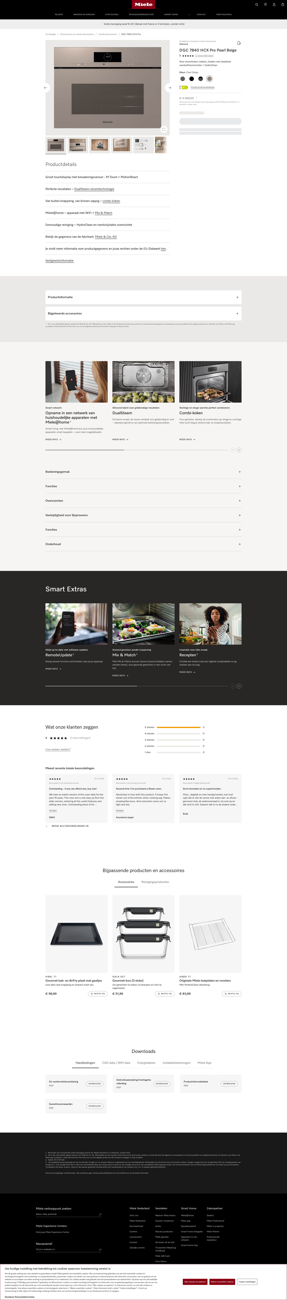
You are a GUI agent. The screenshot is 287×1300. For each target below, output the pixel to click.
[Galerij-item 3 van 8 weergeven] (99, 145)
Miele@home (187, 1215)
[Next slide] (170, 88)
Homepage (50, 34)
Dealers (210, 1215)
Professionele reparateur (213, 1238)
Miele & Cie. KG (106, 236)
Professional (224, 15)
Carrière (133, 1232)
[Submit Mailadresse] (100, 1250)
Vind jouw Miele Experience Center (52, 1232)
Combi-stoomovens (107, 34)
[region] (107, 87)
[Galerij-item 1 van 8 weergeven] (55, 145)
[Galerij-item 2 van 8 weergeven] (77, 145)
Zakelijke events (137, 1248)
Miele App (205, 1062)
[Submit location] (100, 1215)
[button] (182, 79)
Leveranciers (136, 1237)
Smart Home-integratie (192, 1232)
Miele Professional (215, 1221)
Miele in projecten (215, 1226)
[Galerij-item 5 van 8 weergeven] (143, 145)
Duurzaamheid (136, 1226)
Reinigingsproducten (141, 15)
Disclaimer (9, 1297)
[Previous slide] (45, 88)
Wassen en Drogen (84, 15)
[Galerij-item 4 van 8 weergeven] (121, 145)
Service (201, 15)
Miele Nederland (137, 1221)
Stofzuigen (112, 15)
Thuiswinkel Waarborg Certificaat (165, 1249)
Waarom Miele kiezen (165, 1215)
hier (163, 248)
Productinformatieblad (202, 87)
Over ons (134, 1215)
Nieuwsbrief (44, 1243)
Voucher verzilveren (164, 1221)
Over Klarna (160, 1261)
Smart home (171, 15)
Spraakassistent (188, 1226)
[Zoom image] (163, 129)
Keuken (59, 15)
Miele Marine (213, 1232)
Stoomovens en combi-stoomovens (77, 34)
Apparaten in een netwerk (189, 1238)
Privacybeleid (21, 1297)
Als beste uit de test (164, 1242)
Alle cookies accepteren (195, 1282)
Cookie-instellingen (247, 1282)
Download (95, 1084)
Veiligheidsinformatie (59, 260)
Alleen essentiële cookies (222, 1282)
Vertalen (53, 811)
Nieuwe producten (164, 1232)
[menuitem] (60, 14)
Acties (158, 1226)
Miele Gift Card (162, 1256)
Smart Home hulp (189, 1245)
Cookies (31, 1297)
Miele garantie (162, 1237)
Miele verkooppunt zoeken (53, 1208)
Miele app (185, 1221)
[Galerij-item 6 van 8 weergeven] (165, 145)
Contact (133, 1242)
